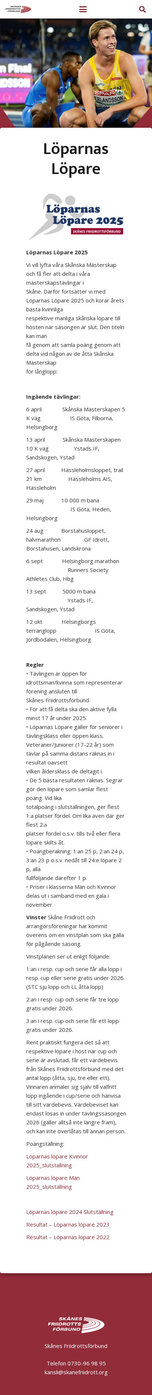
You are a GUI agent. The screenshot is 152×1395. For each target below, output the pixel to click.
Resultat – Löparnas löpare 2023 (68, 1224)
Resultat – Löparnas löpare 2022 (68, 1237)
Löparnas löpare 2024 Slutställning (70, 1211)
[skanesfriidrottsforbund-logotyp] (18, 9)
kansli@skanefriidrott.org (40, 1312)
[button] (83, 9)
